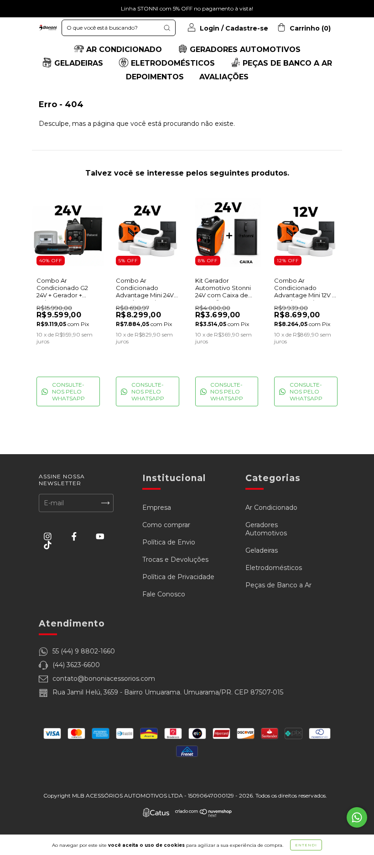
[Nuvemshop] (203, 815)
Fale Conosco (163, 594)
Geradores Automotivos (266, 529)
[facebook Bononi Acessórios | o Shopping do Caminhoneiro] (75, 537)
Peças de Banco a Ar (278, 585)
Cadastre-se (246, 28)
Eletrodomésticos (273, 568)
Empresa (156, 507)
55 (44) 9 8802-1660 (83, 651)
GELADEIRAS (77, 63)
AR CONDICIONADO (123, 49)
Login (209, 28)
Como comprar (166, 525)
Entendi (306, 845)
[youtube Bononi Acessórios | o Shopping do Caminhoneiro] (100, 537)
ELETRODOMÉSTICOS (172, 63)
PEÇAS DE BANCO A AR (286, 63)
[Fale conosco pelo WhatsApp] (357, 817)
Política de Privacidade (178, 577)
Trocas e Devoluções (175, 559)
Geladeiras (261, 550)
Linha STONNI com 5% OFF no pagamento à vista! (187, 8)
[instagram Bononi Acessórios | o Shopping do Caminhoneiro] (48, 537)
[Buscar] (167, 28)
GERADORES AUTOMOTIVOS (244, 49)
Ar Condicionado (271, 507)
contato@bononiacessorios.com (103, 678)
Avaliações (224, 77)
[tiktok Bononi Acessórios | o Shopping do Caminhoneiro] (48, 545)
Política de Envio (168, 542)
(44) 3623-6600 (76, 665)
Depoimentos (155, 77)
